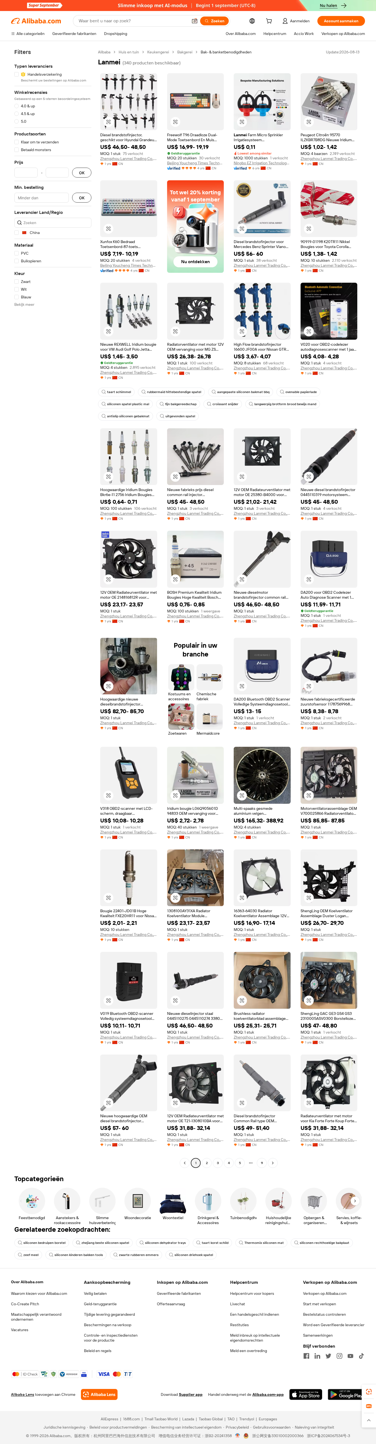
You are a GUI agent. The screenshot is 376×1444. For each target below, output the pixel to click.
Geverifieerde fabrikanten (179, 1293)
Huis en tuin (129, 52)
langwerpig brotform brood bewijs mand (285, 404)
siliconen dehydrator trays (165, 1243)
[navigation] (52, 608)
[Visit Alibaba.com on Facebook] (306, 1356)
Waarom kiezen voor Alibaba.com (39, 1293)
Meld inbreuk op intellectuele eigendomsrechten (255, 1337)
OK (82, 172)
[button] (194, 21)
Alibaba (104, 52)
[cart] (270, 22)
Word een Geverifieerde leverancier (333, 1325)
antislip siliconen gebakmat (128, 416)
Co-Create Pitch (25, 1304)
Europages (268, 1419)
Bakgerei (184, 52)
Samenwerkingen (318, 1335)
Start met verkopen (319, 1304)
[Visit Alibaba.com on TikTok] (361, 1356)
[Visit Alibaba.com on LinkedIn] (317, 1356)
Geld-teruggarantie (100, 1304)
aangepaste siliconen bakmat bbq (243, 392)
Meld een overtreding (248, 1350)
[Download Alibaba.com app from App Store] (305, 1394)
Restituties (239, 1325)
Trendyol (246, 1419)
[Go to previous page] (185, 1163)
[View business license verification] (237, 1435)
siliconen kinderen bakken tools (79, 1255)
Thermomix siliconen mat (264, 1243)
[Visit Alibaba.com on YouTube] (350, 1356)
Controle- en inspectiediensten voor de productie (111, 1337)
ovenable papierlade (301, 392)
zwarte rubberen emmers (139, 1255)
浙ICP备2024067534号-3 (328, 1436)
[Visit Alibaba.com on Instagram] (339, 1356)
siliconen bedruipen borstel (44, 1243)
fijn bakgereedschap (181, 404)
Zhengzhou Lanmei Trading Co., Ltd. (128, 158)
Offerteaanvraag (171, 1304)
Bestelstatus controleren (324, 1314)
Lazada (188, 1419)
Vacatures (19, 1330)
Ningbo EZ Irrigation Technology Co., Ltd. (262, 163)
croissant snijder (225, 404)
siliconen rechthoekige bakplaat (324, 1243)
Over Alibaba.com (27, 1282)
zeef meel (31, 1255)
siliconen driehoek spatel (194, 1255)
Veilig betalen (95, 1293)
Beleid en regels (97, 1350)
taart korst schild (215, 1243)
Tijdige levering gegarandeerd (109, 1314)
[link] (369, 1392)
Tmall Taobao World (161, 1419)
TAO (231, 1419)
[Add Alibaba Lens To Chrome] (99, 1394)
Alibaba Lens (22, 1394)
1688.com (131, 1419)
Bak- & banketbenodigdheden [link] (226, 52)
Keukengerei (158, 52)
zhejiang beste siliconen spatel (105, 1243)
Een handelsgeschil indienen (254, 1314)
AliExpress (109, 1419)
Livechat (237, 1304)
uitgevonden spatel (180, 416)
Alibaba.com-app (268, 1394)
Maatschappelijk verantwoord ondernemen (36, 1317)
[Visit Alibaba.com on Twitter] (328, 1356)
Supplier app (191, 1394)
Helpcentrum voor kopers (252, 1293)
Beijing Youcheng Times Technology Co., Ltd (195, 163)
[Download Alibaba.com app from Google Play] (346, 1394)
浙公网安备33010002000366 (278, 1436)
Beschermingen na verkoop (107, 1325)
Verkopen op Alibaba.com (325, 1293)
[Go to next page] (273, 1163)
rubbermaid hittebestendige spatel (174, 392)
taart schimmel (119, 392)
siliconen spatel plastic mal (128, 404)
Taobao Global (211, 1419)
